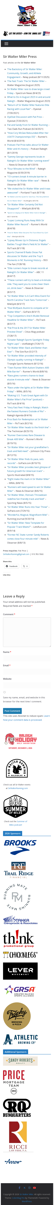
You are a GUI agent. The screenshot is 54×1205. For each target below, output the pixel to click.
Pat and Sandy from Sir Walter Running (27, 124)
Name (7, 652)
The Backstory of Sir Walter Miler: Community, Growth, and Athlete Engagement (24, 73)
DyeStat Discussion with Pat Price (24, 116)
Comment (9, 614)
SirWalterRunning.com (18, 788)
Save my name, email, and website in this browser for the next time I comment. (24, 699)
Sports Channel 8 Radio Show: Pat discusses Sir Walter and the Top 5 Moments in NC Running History (25, 256)
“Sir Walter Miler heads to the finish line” (28, 427)
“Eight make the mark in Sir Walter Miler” (28, 479)
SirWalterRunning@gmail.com (16, 554)
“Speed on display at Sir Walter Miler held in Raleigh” (26, 213)
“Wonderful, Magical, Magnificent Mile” (27, 514)
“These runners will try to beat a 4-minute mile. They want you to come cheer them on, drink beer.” (29, 284)
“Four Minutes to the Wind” (21, 168)
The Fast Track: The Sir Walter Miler (26, 81)
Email (7, 665)
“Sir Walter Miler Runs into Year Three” (27, 506)
